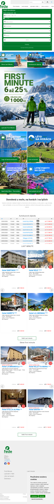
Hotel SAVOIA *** (36, 410)
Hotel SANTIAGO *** (10, 270)
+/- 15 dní (7, 18)
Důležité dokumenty (4, 496)
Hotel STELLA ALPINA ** (12, 410)
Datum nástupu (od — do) (9, 13)
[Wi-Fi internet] (19, 267)
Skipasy (2, 495)
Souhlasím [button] (34, 496)
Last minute (31, 471)
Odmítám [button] (42, 496)
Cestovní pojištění (4, 498)
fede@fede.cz (8, 461)
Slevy (1, 494)
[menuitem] (16, 6)
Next (50, 290)
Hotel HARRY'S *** (9, 313)
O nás (24, 494)
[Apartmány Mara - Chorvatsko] (13, 194)
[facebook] (5, 463)
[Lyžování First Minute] (27, 130)
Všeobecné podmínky (5, 499)
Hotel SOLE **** (35, 270)
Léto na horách (9, 476)
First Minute (8, 471)
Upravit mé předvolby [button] (37, 499)
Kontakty (25, 496)
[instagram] (8, 463)
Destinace (7, 478)
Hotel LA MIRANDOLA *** (12, 367)
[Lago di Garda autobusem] (13, 162)
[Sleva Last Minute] (13, 67)
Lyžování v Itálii (9, 474)
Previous (2, 290)
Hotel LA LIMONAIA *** (38, 313)
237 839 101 (7, 460)
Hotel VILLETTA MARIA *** (40, 367)
